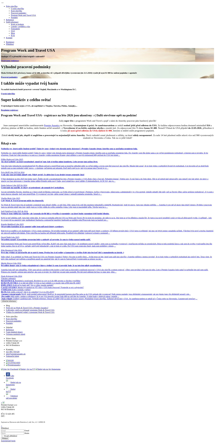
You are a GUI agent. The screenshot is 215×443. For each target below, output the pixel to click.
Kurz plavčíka (16, 11)
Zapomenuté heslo (8, 441)
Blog (13, 33)
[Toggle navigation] (2, 2)
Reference (10, 20)
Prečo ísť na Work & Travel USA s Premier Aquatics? (27, 308)
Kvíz (13, 35)
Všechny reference (8, 278)
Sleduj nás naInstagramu (13, 383)
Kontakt (9, 38)
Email (27, 431)
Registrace (10, 42)
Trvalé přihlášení (10, 436)
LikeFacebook (10, 377)
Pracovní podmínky (18, 13)
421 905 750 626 (12, 352)
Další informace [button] (12, 22)
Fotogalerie (15, 29)
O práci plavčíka (17, 8)
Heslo (27, 433)
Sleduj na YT (10, 390)
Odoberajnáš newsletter (12, 397)
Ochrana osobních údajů (15, 334)
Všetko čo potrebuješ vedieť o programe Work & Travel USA (30, 312)
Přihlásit (5, 438)
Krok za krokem (17, 24)
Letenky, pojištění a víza (20, 26)
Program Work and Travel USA (23, 15)
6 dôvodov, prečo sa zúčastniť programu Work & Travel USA (30, 310)
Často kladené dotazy (14, 332)
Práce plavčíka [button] (11, 6)
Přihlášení (10, 44)
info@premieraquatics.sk (16, 354)
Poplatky (14, 17)
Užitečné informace (9, 301)
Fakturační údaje (12, 356)
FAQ (13, 31)
